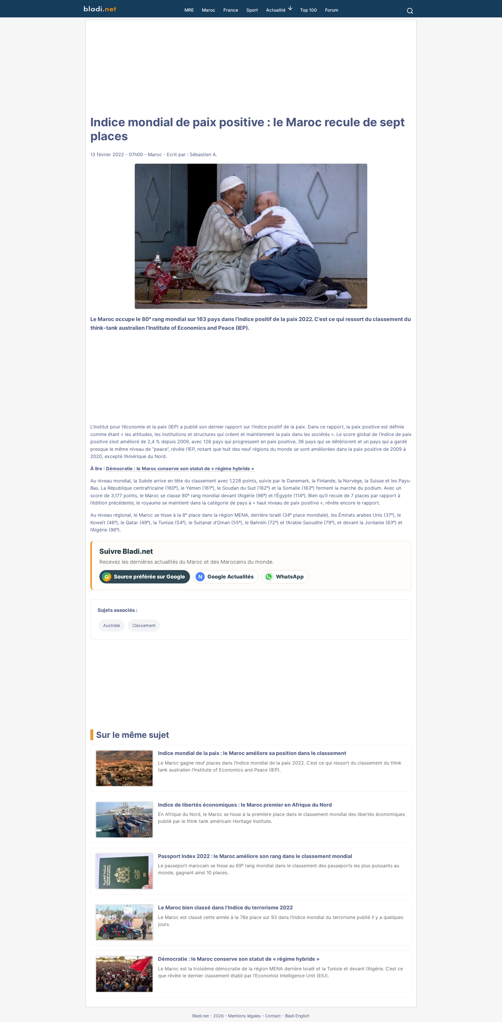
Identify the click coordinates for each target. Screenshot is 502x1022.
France (230, 10)
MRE (189, 10)
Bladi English (297, 1015)
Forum (331, 10)
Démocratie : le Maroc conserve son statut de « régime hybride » (180, 468)
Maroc (208, 10)
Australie (111, 625)
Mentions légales (244, 1015)
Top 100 (308, 10)
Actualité (276, 10)
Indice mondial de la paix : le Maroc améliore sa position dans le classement (252, 753)
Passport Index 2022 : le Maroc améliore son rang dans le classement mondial (255, 856)
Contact (273, 1015)
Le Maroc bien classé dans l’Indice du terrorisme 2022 (225, 907)
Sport (252, 10)
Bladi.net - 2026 (208, 1015)
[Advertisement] (251, 66)
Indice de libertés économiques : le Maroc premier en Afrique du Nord (245, 805)
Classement (143, 625)
